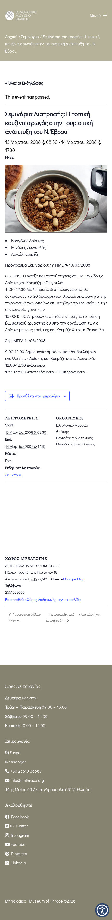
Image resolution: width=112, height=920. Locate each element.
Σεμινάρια (30, 36)
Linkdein (17, 862)
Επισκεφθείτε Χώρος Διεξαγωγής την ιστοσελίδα (43, 599)
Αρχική (11, 36)
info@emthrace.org (27, 780)
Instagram (19, 835)
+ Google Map (73, 578)
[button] (102, 910)
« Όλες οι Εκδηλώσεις (24, 83)
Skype (15, 752)
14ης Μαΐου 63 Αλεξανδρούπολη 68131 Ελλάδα (48, 789)
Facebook (19, 816)
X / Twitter (18, 825)
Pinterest (18, 853)
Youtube (18, 844)
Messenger (15, 761)
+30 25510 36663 (25, 771)
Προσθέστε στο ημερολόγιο (38, 395)
